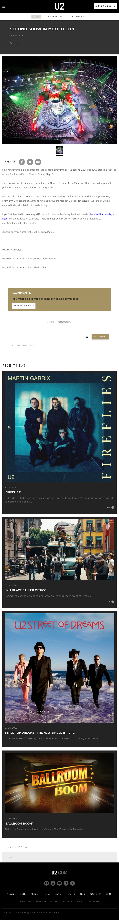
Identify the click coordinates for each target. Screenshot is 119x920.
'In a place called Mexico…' (27, 590)
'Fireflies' (13, 492)
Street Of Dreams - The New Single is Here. (40, 733)
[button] (3, 6)
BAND (58, 894)
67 (108, 508)
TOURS (22, 894)
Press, (8, 857)
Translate (93, 902)
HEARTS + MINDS (75, 894)
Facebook (22, 162)
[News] (18, 42)
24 (108, 602)
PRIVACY (67, 902)
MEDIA (46, 894)
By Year (76, 16)
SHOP (109, 894)
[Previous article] (12, 42)
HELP (80, 902)
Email (38, 162)
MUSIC (34, 894)
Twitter (30, 162)
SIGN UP (100, 7)
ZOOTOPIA (95, 894)
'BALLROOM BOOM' (19, 823)
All (36, 16)
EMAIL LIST (25, 902)
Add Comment (100, 336)
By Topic (53, 16)
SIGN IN (112, 7)
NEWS (10, 894)
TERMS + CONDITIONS (47, 902)
